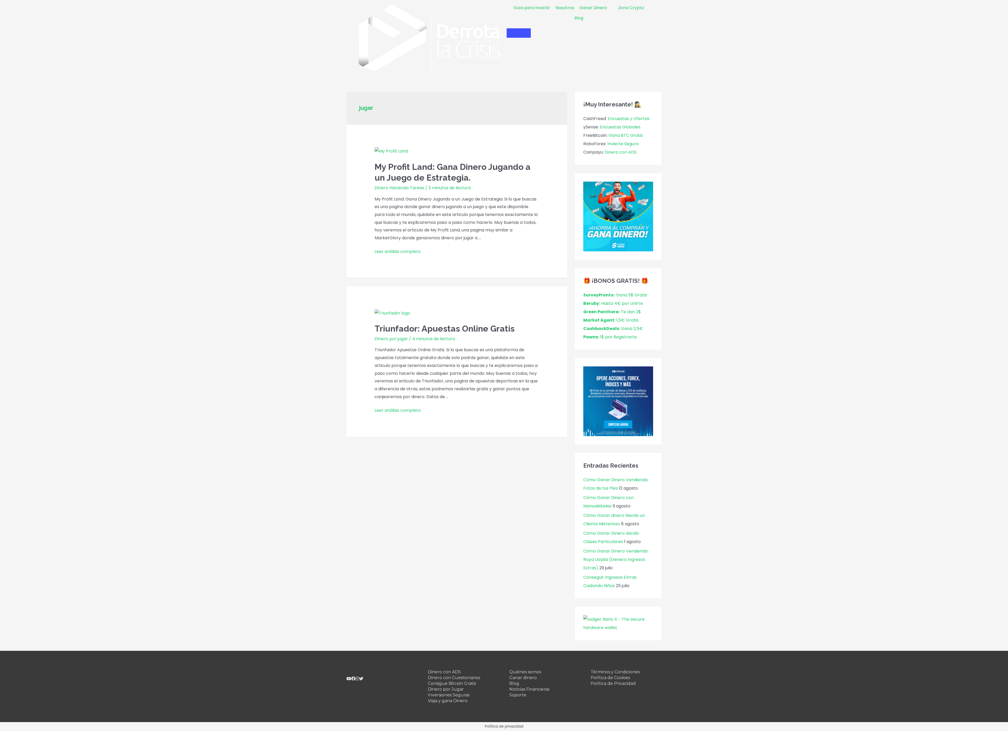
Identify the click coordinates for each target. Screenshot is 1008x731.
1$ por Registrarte (610, 337)
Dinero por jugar (391, 339)
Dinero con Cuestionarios (454, 677)
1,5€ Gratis (610, 320)
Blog (514, 683)
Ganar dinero (523, 677)
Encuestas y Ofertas (628, 119)
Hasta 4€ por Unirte (613, 303)
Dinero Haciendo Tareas (399, 188)
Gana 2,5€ (613, 329)
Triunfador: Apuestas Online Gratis (444, 328)
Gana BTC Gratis (625, 135)
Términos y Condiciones (615, 671)
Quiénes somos (525, 671)
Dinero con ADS (621, 152)
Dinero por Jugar (446, 689)
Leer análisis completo (398, 251)
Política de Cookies (610, 677)
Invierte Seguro (623, 144)
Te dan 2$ (612, 312)
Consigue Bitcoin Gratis (452, 683)
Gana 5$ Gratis (615, 295)
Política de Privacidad (613, 683)
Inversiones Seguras (449, 694)
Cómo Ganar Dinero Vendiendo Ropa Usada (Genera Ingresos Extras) (615, 559)
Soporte (517, 694)
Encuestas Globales (620, 127)
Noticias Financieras (529, 689)
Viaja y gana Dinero (448, 700)
